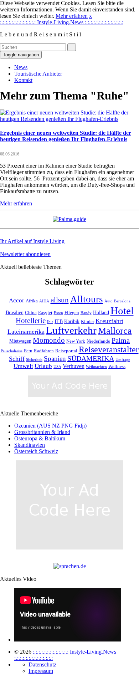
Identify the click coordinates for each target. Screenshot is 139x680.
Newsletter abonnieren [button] (25, 254)
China (31, 312)
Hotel (122, 310)
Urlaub (43, 366)
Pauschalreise (11, 351)
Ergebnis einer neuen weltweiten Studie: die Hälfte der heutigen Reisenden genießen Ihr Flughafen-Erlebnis (65, 136)
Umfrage (122, 360)
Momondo (49, 340)
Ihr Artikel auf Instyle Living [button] (32, 241)
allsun (60, 300)
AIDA (44, 301)
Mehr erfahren (72, 16)
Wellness (116, 366)
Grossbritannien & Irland (42, 432)
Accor (16, 300)
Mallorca (115, 331)
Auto (108, 301)
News (20, 67)
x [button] (90, 16)
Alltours (86, 299)
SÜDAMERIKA (90, 358)
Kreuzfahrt (109, 320)
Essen (58, 313)
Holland (101, 312)
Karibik (71, 321)
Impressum (41, 671)
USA (57, 367)
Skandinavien (29, 445)
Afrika (32, 300)
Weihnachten (96, 367)
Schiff (17, 358)
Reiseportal (66, 350)
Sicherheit (34, 360)
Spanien (55, 358)
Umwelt (23, 366)
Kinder (87, 321)
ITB (59, 321)
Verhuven (73, 366)
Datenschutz (42, 664)
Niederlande (98, 341)
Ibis (50, 322)
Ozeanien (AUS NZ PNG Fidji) (50, 426)
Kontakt (23, 80)
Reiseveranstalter (109, 349)
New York (75, 341)
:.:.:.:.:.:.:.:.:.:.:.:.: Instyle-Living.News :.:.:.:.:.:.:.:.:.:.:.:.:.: (61, 22)
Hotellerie (31, 320)
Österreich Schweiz (36, 451)
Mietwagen (20, 341)
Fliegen (72, 312)
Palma (121, 340)
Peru (28, 350)
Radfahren (44, 350)
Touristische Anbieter (38, 74)
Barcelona (122, 301)
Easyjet (45, 312)
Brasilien (15, 312)
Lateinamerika (26, 331)
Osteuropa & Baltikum (39, 438)
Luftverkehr (71, 330)
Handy (86, 313)
